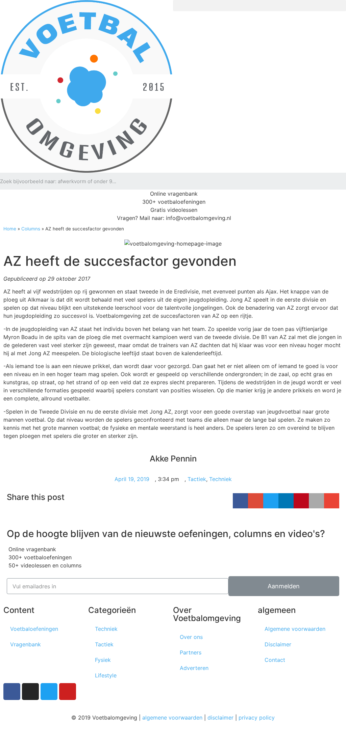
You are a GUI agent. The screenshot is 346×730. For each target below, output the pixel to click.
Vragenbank (25, 644)
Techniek (220, 479)
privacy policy (257, 717)
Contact (275, 659)
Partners (190, 652)
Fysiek (103, 659)
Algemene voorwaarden (295, 628)
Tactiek (197, 479)
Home (9, 228)
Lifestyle (106, 675)
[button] (259, 5)
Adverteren (194, 668)
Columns (30, 228)
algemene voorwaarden (172, 717)
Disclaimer (278, 644)
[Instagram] (30, 691)
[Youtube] (67, 691)
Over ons (191, 637)
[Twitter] (49, 691)
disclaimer (220, 717)
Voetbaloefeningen (34, 628)
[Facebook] (11, 691)
